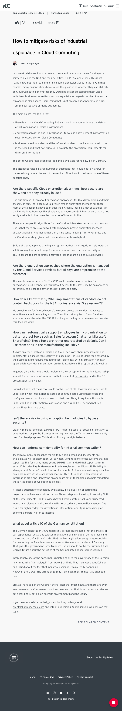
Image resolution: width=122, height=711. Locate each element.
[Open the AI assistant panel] (113, 702)
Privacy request (85, 677)
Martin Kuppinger (60, 13)
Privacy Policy (65, 677)
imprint (33, 677)
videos (37, 380)
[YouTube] (61, 692)
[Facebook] (67, 692)
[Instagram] (54, 692)
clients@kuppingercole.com (28, 607)
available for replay (76, 161)
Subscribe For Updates (100, 657)
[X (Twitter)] (74, 692)
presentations (21, 380)
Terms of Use (47, 677)
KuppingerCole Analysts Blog (28, 13)
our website (81, 376)
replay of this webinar (95, 363)
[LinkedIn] (47, 692)
